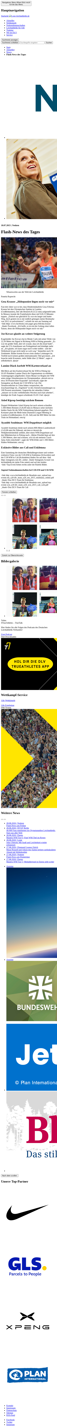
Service (9, 35)
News (8, 52)
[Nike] (27, 1239)
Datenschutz (11, 1410)
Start (8, 47)
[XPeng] (27, 1347)
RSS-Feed (10, 1415)
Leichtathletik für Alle (15, 28)
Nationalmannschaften (15, 25)
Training (9, 30)
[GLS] (27, 1293)
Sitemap (9, 1413)
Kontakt (9, 1405)
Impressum (11, 1408)
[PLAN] (27, 1401)
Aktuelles (10, 20)
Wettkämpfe (11, 23)
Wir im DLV (11, 32)
